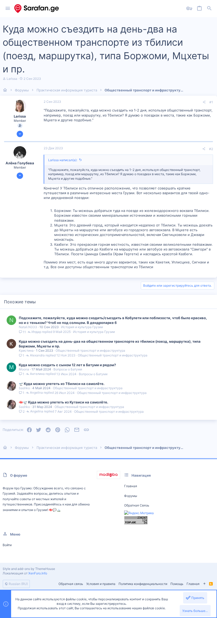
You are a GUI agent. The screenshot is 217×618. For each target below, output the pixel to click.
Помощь (176, 584)
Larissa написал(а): (62, 160)
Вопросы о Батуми (67, 369)
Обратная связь (136, 505)
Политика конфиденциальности (143, 584)
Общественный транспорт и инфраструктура (90, 350)
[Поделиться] (204, 102)
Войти (7, 545)
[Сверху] (204, 584)
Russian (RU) (18, 584)
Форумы (130, 496)
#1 (211, 102)
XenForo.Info (37, 573)
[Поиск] (209, 8)
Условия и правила (100, 584)
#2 (211, 149)
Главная (130, 486)
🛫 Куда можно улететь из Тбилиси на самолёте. (62, 384)
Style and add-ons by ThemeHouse (29, 569)
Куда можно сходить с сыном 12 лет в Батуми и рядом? (67, 365)
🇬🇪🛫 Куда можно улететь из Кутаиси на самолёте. (63, 402)
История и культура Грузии (82, 327)
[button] (8, 8)
